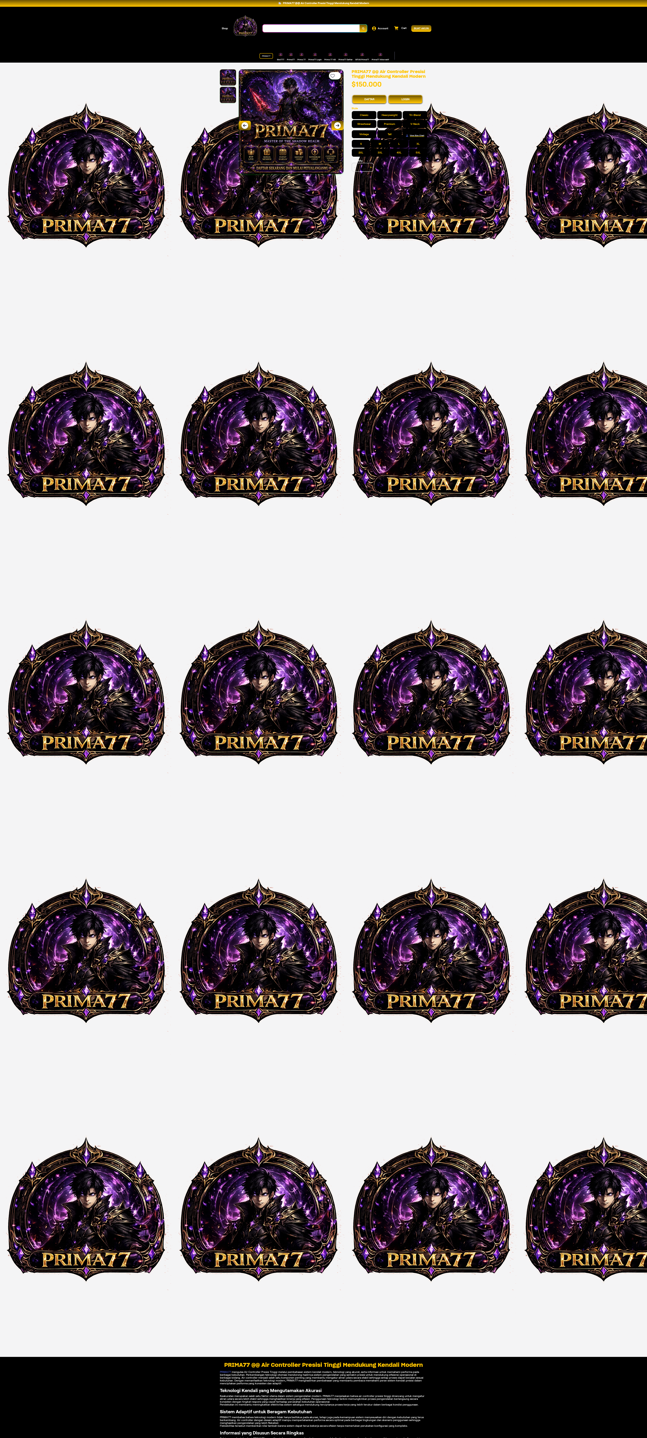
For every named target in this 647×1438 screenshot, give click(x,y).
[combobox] (311, 28)
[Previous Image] (245, 125)
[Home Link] (245, 28)
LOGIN (405, 99)
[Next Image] (337, 125)
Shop (225, 28)
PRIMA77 (225, 1372)
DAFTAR (369, 99)
